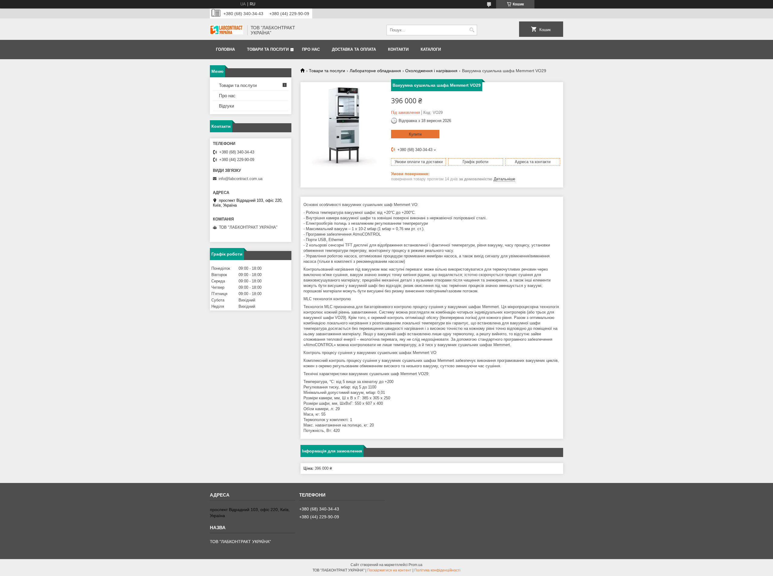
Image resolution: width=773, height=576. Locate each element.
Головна (225, 49)
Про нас (311, 49)
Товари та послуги (268, 49)
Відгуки (226, 105)
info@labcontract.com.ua (240, 178)
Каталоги (431, 49)
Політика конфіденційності (437, 570)
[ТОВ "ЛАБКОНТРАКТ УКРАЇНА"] (226, 30)
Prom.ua (415, 565)
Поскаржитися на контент (389, 570)
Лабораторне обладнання (375, 70)
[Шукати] (472, 30)
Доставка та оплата (354, 49)
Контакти (398, 49)
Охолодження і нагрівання (431, 70)
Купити (415, 134)
